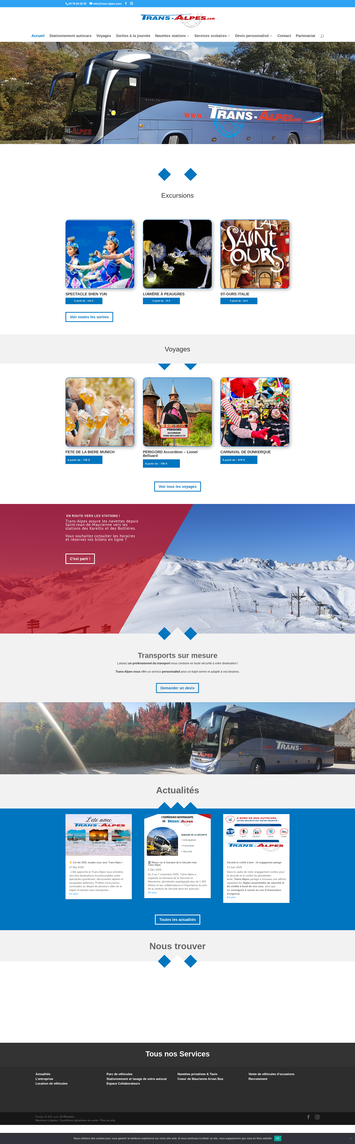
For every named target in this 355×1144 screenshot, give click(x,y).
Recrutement (257, 1079)
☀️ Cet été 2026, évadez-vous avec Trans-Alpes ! (96, 862)
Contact (284, 36)
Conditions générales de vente (79, 1120)
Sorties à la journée (133, 36)
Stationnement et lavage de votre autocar (136, 1079)
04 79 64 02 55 (77, 3)
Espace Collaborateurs (123, 1083)
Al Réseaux (67, 1116)
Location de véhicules (51, 1083)
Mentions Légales (47, 1120)
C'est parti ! (80, 559)
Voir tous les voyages (178, 487)
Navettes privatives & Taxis (197, 1074)
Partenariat (305, 36)
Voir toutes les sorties (89, 317)
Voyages (103, 36)
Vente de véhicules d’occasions (271, 1074)
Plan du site (107, 1120)
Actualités (43, 1074)
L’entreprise (44, 1079)
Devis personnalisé (252, 36)
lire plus (73, 893)
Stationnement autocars (70, 36)
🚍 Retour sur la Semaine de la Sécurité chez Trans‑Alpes (172, 863)
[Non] (350, 1138)
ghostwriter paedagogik (175, 881)
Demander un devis (177, 688)
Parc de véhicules (119, 1074)
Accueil (38, 36)
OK (278, 1138)
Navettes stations (170, 36)
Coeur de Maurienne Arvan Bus (200, 1079)
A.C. (50, 1116)
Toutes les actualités (177, 920)
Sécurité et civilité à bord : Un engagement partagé (254, 862)
